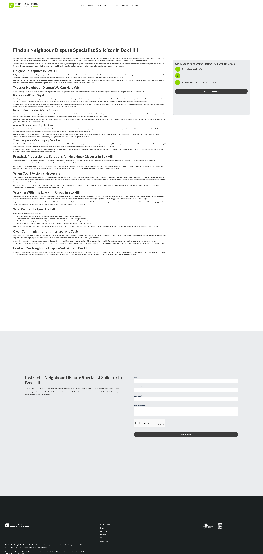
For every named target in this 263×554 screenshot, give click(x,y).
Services (107, 5)
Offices (116, 5)
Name (136, 378)
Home (82, 5)
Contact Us (135, 5)
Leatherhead (88, 392)
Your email (138, 396)
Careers (125, 5)
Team (99, 5)
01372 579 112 (106, 392)
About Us (103, 531)
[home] (23, 5)
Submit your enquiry (211, 91)
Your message (139, 405)
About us (91, 5)
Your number (139, 387)
